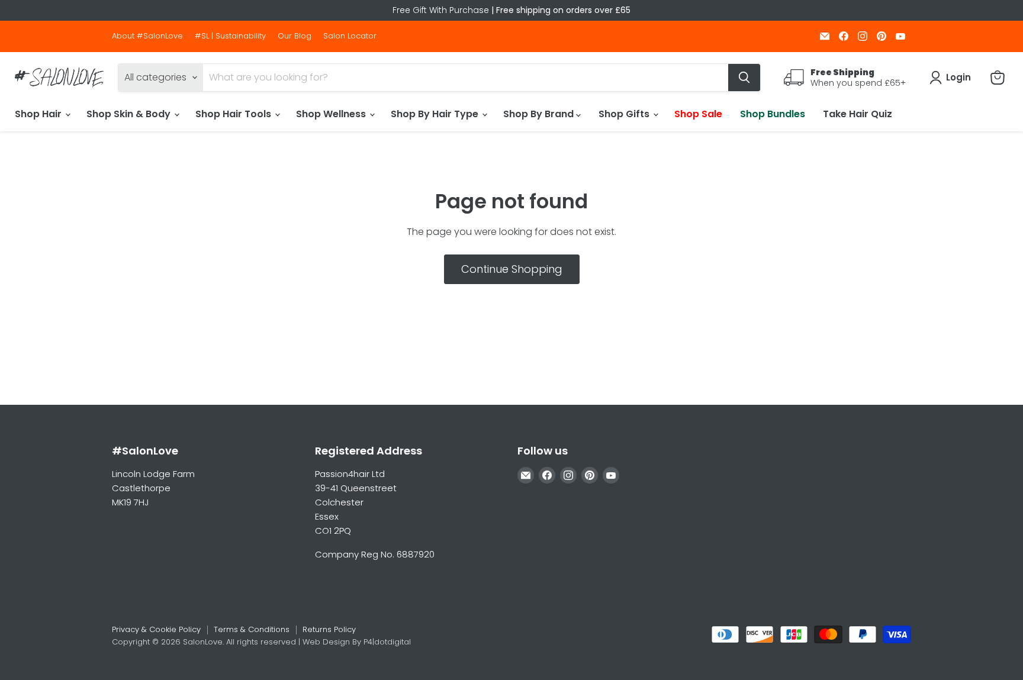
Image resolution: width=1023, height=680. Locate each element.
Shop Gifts (625, 114)
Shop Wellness (332, 114)
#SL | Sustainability (230, 36)
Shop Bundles (772, 114)
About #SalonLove (147, 36)
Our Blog (294, 36)
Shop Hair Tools (234, 114)
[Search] (744, 77)
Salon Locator (350, 36)
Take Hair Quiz (857, 114)
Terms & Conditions (251, 629)
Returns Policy (329, 629)
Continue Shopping (511, 269)
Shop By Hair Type (436, 114)
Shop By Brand (539, 114)
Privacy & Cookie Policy (156, 629)
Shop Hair (39, 114)
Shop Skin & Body (129, 114)
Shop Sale (698, 114)
